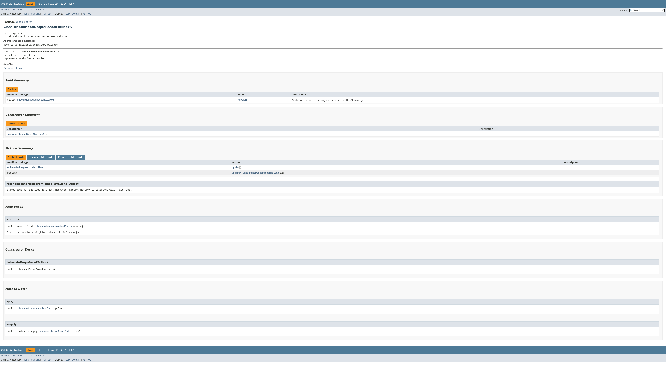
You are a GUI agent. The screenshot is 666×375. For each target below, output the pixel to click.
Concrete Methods (70, 157)
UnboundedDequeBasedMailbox (25, 167)
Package (19, 4)
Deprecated (51, 4)
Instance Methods (41, 157)
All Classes (37, 10)
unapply (236, 172)
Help (71, 4)
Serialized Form (13, 68)
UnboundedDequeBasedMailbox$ (35, 99)
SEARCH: (623, 10)
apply (235, 167)
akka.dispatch (23, 21)
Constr (35, 14)
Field (26, 14)
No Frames (18, 10)
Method (46, 14)
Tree (39, 4)
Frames (5, 10)
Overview (6, 4)
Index (63, 4)
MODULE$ (242, 99)
